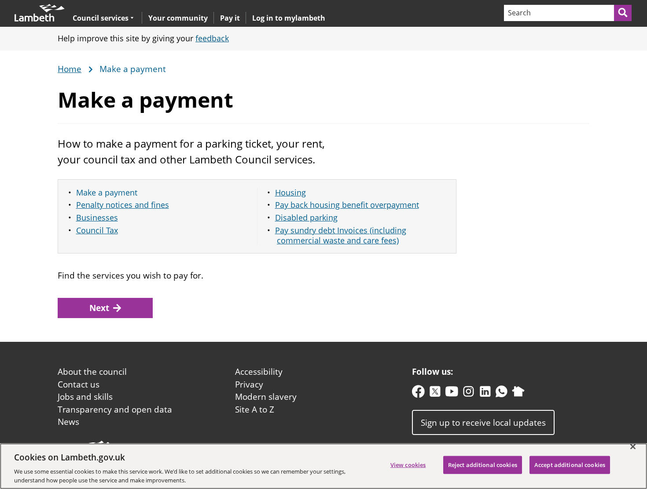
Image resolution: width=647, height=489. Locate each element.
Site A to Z (254, 409)
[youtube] (451, 393)
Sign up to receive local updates (483, 422)
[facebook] (418, 393)
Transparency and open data (115, 409)
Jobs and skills (85, 396)
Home (69, 69)
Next (99, 308)
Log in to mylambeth (288, 18)
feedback (212, 38)
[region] (323, 466)
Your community (178, 18)
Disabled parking (306, 217)
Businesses (97, 217)
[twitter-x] (435, 393)
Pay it (230, 18)
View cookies (408, 465)
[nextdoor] (518, 393)
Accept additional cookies (569, 465)
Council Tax (97, 230)
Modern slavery (266, 396)
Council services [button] (101, 18)
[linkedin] (485, 393)
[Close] (633, 446)
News (68, 421)
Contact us (78, 384)
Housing (290, 192)
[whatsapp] (501, 393)
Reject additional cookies (482, 465)
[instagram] (468, 393)
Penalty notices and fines (122, 204)
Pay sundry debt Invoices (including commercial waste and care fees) (340, 235)
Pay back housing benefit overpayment (347, 204)
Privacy (249, 384)
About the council (92, 371)
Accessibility (259, 371)
